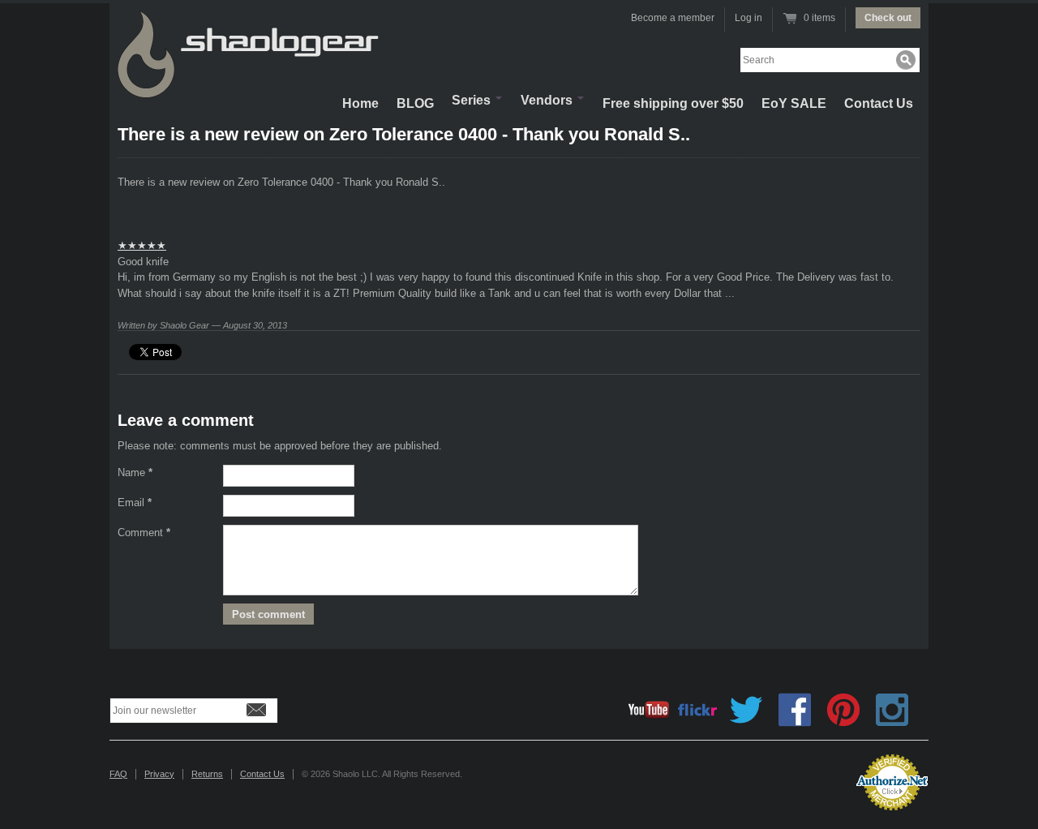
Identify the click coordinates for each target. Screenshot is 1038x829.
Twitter (746, 709)
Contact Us (878, 103)
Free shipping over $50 (673, 103)
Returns (207, 774)
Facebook (794, 709)
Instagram (892, 709)
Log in (748, 18)
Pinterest (843, 709)
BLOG (415, 103)
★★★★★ (142, 245)
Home (360, 103)
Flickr (697, 709)
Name (135, 472)
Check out (887, 18)
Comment (144, 532)
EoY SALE (793, 103)
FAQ (118, 774)
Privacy (159, 774)
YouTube (648, 709)
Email (135, 502)
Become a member (672, 18)
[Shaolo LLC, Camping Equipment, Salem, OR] (778, 776)
